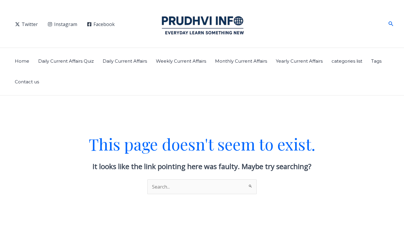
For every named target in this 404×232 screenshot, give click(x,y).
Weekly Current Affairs (181, 61)
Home (22, 61)
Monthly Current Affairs (241, 61)
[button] (391, 24)
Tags (376, 61)
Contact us (27, 82)
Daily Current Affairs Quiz (66, 61)
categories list (347, 61)
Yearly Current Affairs (299, 61)
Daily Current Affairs (125, 61)
